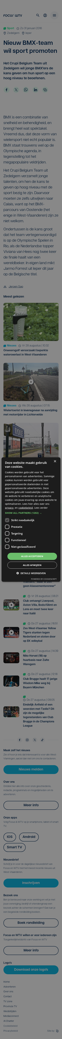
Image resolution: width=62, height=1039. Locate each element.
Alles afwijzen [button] (32, 565)
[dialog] (31, 519)
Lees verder (41, 507)
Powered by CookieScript (44, 579)
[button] (31, 512)
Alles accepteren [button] (32, 556)
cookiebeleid (25, 507)
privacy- (9, 507)
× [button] (55, 461)
